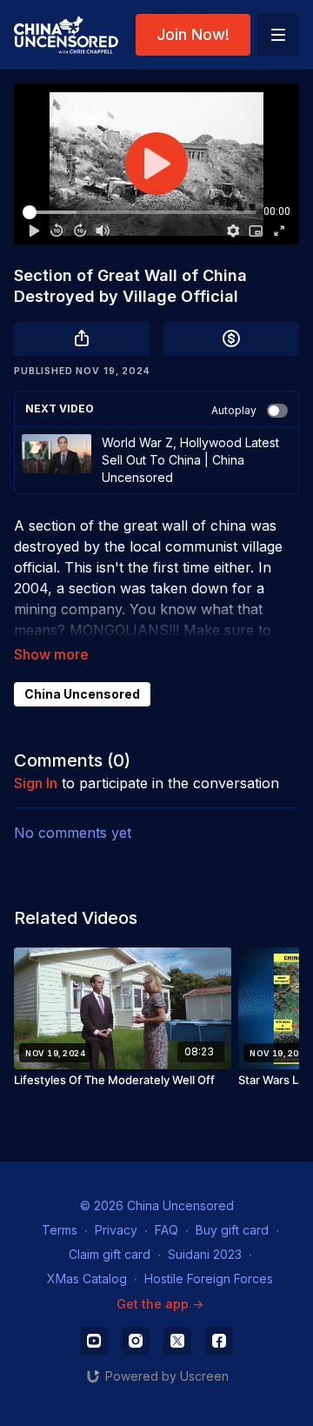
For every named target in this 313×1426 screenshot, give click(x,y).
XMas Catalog (87, 1278)
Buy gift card (232, 1229)
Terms (59, 1229)
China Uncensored (82, 693)
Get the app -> (160, 1303)
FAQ (166, 1229)
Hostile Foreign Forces (208, 1278)
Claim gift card (109, 1254)
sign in (35, 783)
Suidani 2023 (205, 1254)
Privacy (116, 1229)
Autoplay (233, 410)
